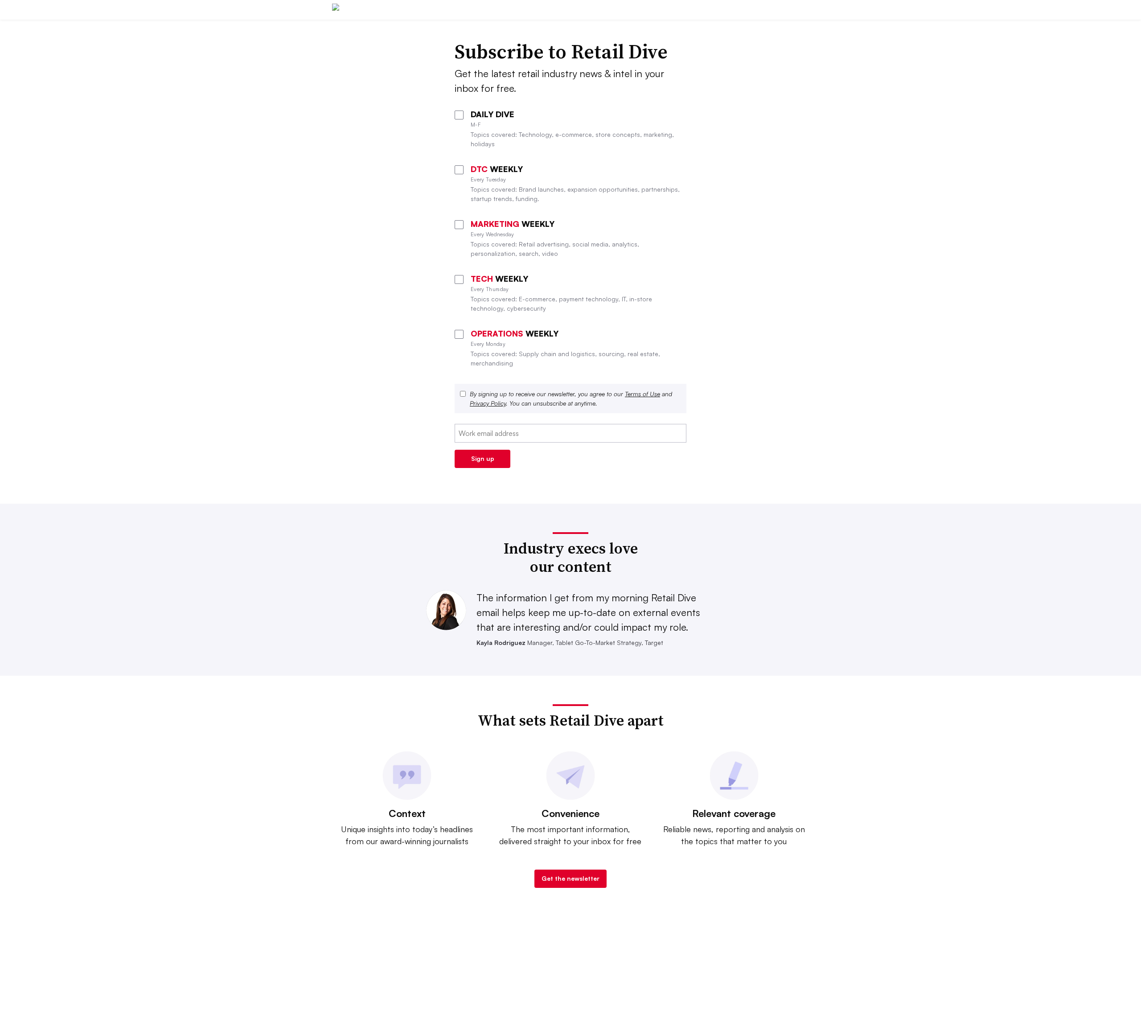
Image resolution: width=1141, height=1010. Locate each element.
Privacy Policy (488, 403)
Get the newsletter (570, 878)
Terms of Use (642, 394)
